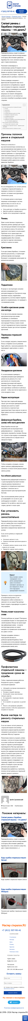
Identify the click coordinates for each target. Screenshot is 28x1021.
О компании (13, 937)
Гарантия (12, 947)
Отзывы (12, 944)
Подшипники (7, 111)
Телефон (14, 983)
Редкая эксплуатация (9, 117)
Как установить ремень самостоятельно (10, 122)
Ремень (6, 108)
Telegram (15, 1002)
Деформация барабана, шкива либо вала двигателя (15, 119)
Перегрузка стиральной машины (11, 114)
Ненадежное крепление (9, 116)
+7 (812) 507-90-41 (8, 11)
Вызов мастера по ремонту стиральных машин (12, 128)
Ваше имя (14, 978)
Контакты (12, 949)
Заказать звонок (21, 11)
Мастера (12, 939)
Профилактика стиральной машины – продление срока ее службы (13, 126)
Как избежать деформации (12, 121)
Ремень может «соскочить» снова (11, 124)
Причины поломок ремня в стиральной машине (12, 107)
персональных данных (9, 988)
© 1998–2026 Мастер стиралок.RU (14, 1012)
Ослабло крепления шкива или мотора (12, 113)
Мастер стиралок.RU (14, 925)
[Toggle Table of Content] (23, 105)
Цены (11, 942)
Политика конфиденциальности (14, 1008)
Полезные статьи (14, 951)
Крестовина (7, 110)
